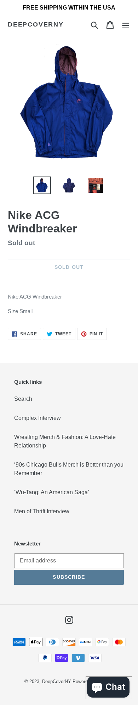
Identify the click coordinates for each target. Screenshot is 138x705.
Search (23, 399)
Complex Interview (37, 418)
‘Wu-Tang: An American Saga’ (51, 492)
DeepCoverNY (36, 24)
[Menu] (125, 25)
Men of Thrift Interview (41, 511)
